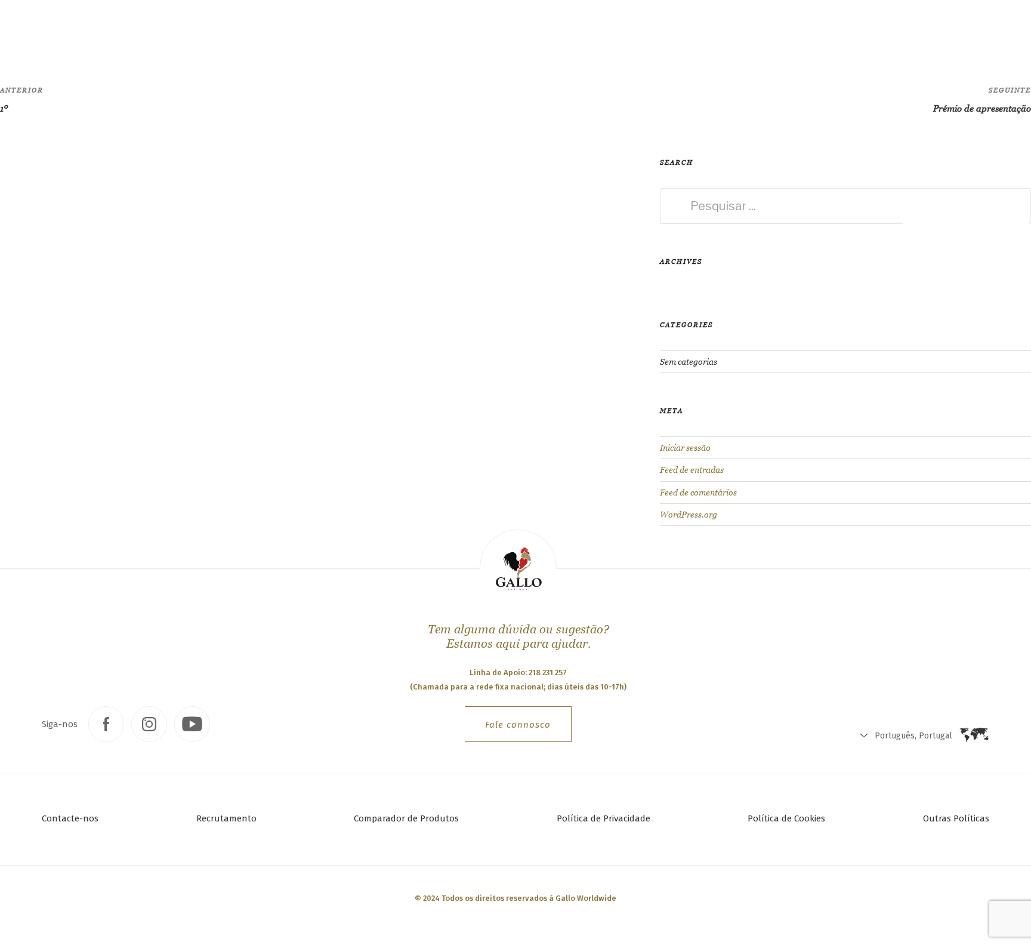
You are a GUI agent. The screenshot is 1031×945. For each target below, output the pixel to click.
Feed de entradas (692, 470)
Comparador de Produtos (406, 818)
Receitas (244, 33)
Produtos (167, 32)
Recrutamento (226, 818)
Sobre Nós (310, 33)
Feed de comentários (698, 492)
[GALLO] (34, 34)
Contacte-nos (70, 818)
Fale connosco (518, 724)
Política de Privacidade (603, 818)
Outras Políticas (956, 818)
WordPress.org (688, 514)
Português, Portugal (738, 36)
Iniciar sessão (685, 448)
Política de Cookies (786, 818)
